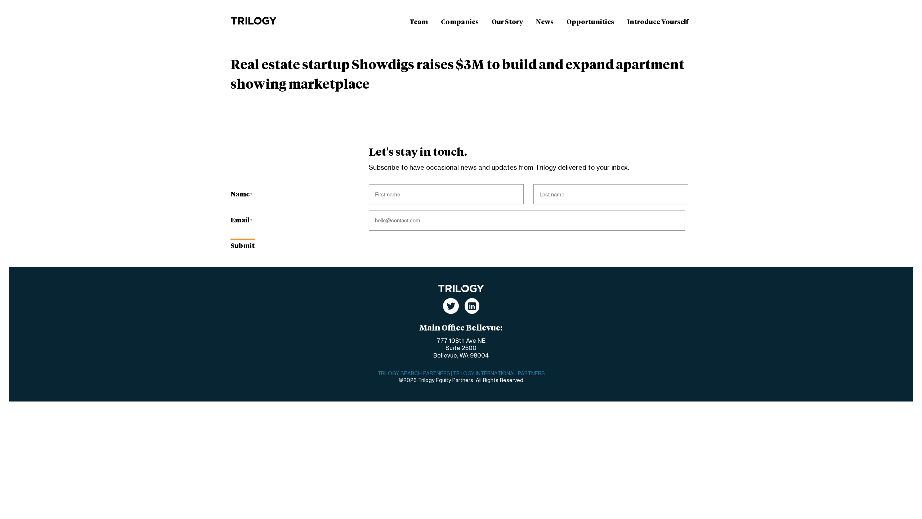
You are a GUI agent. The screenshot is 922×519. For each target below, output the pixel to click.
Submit (242, 246)
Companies (460, 22)
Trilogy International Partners (499, 373)
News (545, 22)
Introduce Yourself (658, 22)
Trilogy (253, 21)
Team (418, 22)
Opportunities (590, 22)
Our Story (507, 22)
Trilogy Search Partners (413, 373)
